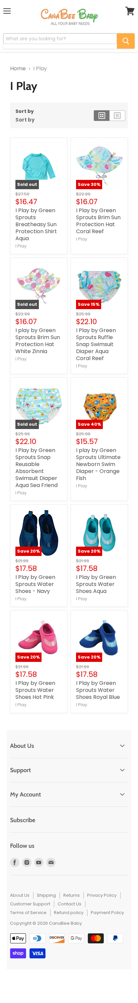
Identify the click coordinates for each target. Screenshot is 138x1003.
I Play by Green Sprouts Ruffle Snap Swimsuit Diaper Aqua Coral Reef (96, 344)
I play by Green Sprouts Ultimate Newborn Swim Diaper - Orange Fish (98, 464)
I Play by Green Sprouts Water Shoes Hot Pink (35, 690)
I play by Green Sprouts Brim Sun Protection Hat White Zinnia (37, 340)
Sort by (24, 111)
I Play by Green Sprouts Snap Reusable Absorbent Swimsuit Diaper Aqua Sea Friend (36, 467)
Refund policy (68, 912)
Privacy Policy (102, 895)
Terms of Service (28, 912)
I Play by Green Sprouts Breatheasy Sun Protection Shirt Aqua (36, 224)
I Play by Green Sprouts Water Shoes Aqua (96, 584)
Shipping (46, 895)
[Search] (126, 41)
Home (18, 68)
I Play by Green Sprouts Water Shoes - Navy (35, 584)
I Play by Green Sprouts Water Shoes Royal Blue (98, 690)
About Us (19, 895)
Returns (71, 895)
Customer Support (30, 904)
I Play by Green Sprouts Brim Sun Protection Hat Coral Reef (98, 221)
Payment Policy (107, 912)
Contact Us (69, 904)
